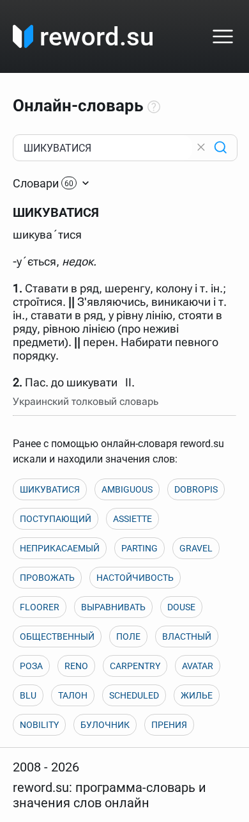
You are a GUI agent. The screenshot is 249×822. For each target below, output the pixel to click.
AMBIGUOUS (127, 489)
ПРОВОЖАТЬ (47, 578)
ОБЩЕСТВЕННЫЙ (57, 636)
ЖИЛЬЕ (197, 695)
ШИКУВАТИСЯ (50, 489)
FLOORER (39, 607)
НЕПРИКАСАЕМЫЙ (60, 548)
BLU (28, 695)
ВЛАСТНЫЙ (186, 636)
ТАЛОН (72, 695)
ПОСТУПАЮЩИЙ (55, 519)
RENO (76, 666)
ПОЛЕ (128, 636)
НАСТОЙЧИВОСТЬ (135, 578)
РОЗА (31, 666)
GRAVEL (196, 548)
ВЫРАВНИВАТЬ (113, 607)
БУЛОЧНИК (105, 725)
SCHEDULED (134, 695)
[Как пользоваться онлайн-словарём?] (154, 107)
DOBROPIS (196, 489)
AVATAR (197, 666)
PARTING (139, 548)
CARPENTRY (135, 666)
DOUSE (181, 607)
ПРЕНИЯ (169, 725)
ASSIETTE (132, 519)
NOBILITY (39, 725)
